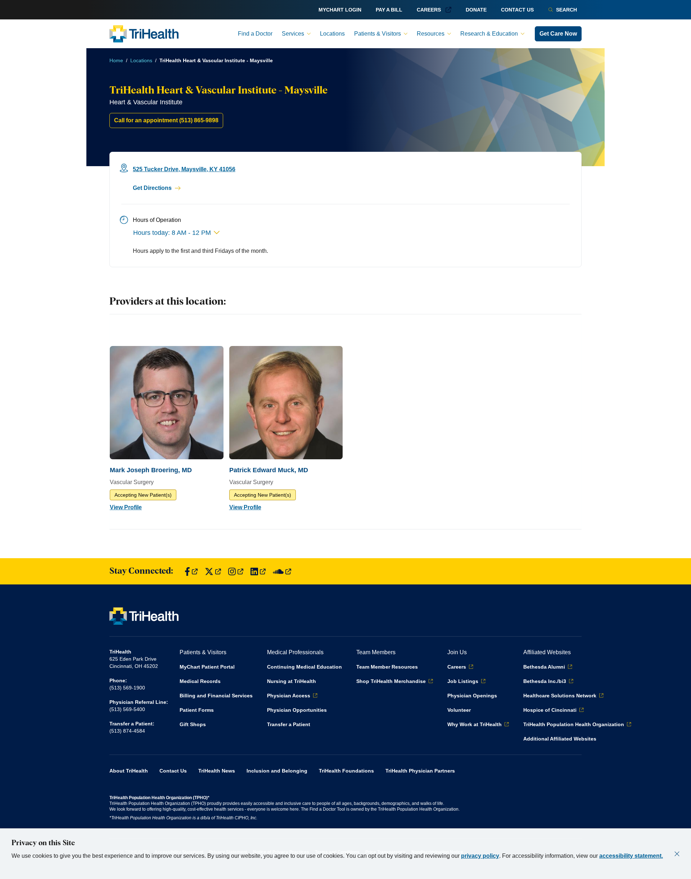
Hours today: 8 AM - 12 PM (172, 232)
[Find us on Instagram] (235, 571)
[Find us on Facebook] (191, 571)
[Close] (677, 854)
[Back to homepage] (144, 33)
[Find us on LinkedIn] (258, 571)
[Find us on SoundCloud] (282, 571)
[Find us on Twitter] (213, 571)
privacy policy (480, 856)
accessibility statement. (631, 856)
